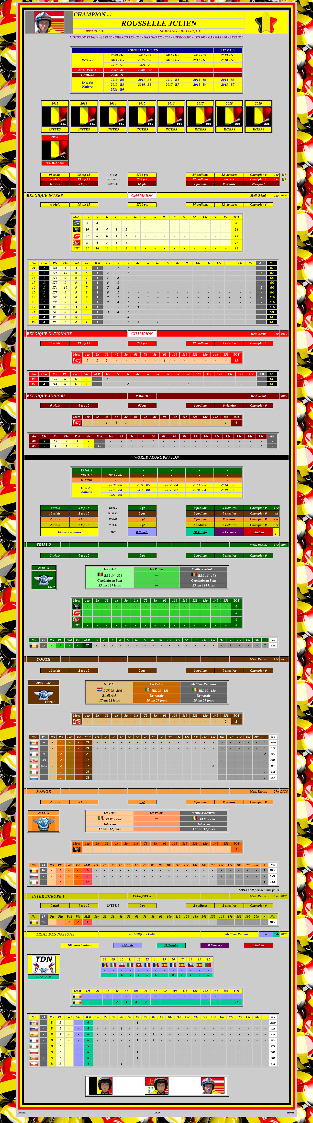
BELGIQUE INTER (44, 195)
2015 (142, 103)
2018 (229, 103)
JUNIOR (86, 480)
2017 (200, 103)
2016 (171, 103)
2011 (55, 103)
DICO (284, 195)
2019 (258, 103)
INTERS (87, 60)
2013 (83, 103)
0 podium (200, 802)
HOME (22, 1112)
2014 (113, 103)
